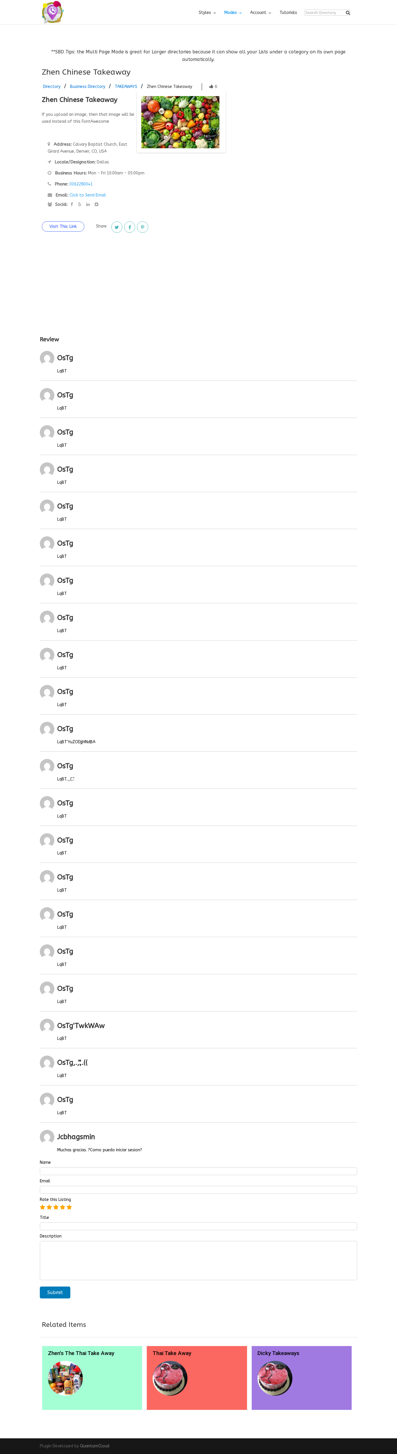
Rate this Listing (55, 1200)
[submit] (348, 13)
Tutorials (288, 13)
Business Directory (87, 86)
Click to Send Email (87, 195)
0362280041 (81, 184)
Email (45, 1181)
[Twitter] (116, 226)
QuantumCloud (94, 1446)
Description (51, 1236)
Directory (51, 86)
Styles (205, 13)
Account (258, 13)
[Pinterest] (142, 226)
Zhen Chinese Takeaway (169, 86)
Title (44, 1218)
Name (45, 1162)
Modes (230, 13)
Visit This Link (63, 226)
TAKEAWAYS (126, 86)
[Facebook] (129, 226)
